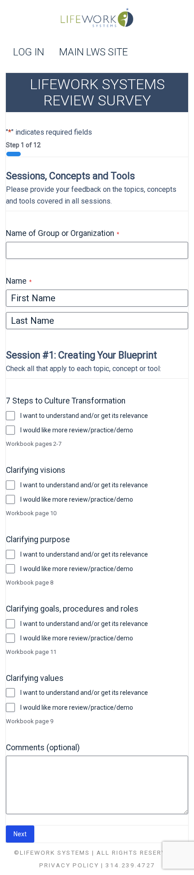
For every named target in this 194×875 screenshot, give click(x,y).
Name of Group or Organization (62, 233)
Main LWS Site (93, 52)
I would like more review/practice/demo (76, 430)
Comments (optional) (43, 748)
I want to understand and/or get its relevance (84, 415)
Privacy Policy (69, 865)
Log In (28, 52)
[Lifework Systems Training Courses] (97, 18)
